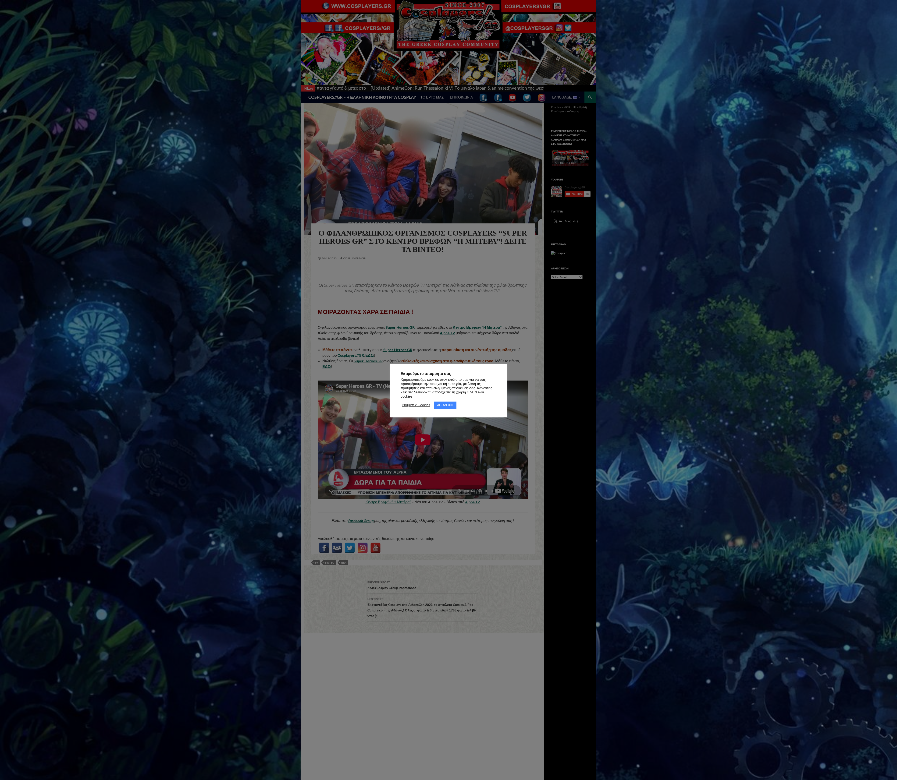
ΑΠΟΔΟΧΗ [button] (445, 405)
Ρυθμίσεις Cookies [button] (416, 405)
